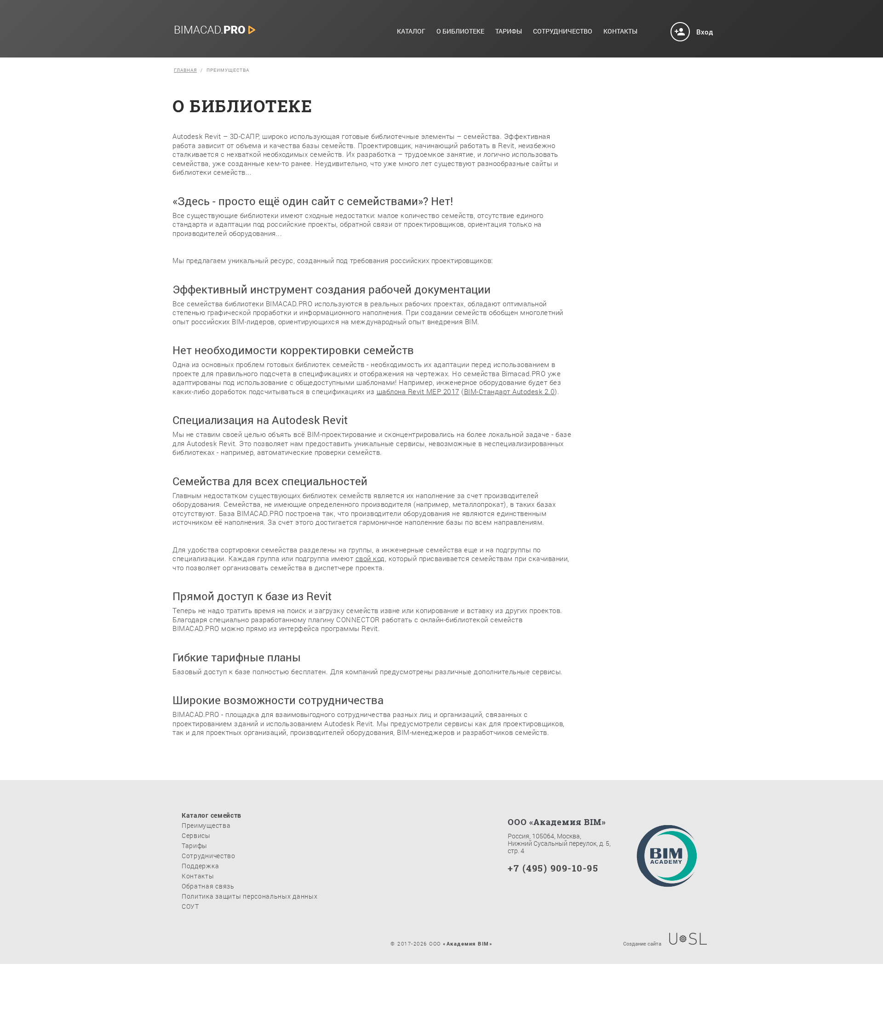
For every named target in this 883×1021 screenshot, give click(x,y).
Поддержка (200, 865)
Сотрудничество (562, 31)
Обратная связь (208, 886)
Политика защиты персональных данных (250, 896)
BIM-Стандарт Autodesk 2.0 (509, 391)
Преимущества (206, 825)
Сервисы (196, 835)
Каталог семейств (211, 815)
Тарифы (508, 31)
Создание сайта (642, 943)
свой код (370, 558)
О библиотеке (460, 31)
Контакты (620, 31)
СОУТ (190, 906)
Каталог (411, 31)
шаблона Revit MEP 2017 (418, 391)
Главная (185, 70)
